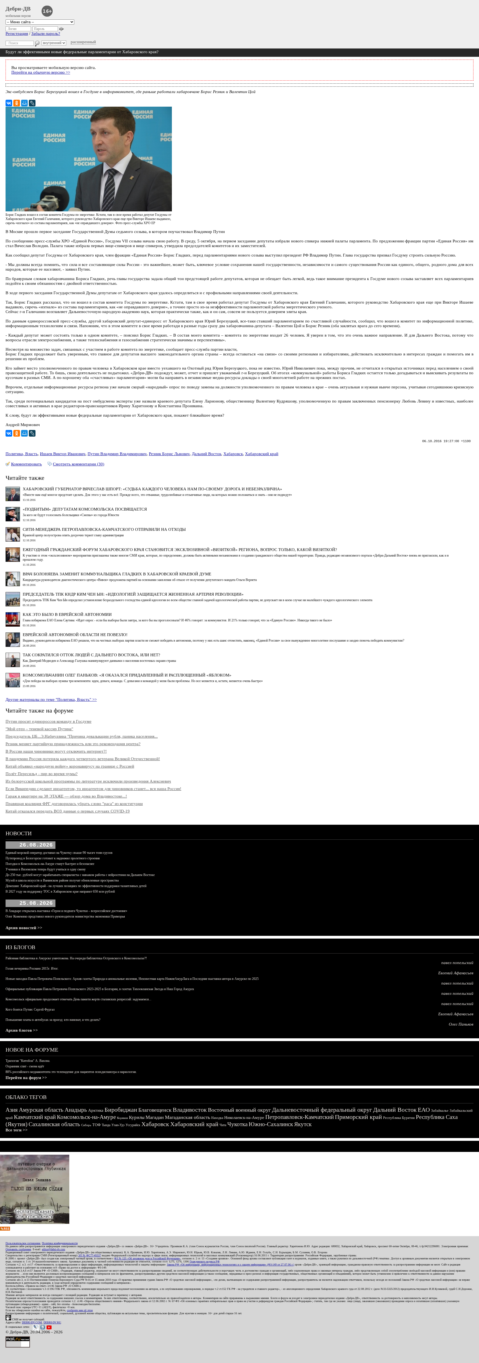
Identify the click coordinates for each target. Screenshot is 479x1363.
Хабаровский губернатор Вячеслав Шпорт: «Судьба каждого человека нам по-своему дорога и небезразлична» (152, 489)
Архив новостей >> (24, 928)
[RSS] (5, 1229)
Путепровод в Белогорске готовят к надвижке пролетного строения (53, 858)
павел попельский (457, 962)
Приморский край (358, 1116)
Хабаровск (233, 454)
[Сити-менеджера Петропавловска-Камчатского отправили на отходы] (13, 540)
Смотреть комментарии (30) (78, 464)
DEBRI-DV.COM (32, 1322)
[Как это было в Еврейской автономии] (13, 625)
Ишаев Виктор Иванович (62, 454)
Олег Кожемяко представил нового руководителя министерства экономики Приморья (65, 916)
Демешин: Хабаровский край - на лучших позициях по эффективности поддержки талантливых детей (76, 886)
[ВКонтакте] (9, 103)
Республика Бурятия (399, 1118)
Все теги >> (17, 1130)
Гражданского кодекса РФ (205, 1261)
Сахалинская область (54, 1124)
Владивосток (190, 1109)
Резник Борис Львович (169, 454)
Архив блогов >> (22, 1030)
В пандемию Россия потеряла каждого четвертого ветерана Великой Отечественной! (83, 759)
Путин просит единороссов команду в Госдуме (48, 721)
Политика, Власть (22, 454)
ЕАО (424, 1109)
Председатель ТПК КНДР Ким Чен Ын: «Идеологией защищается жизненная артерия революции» (133, 594)
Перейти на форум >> (26, 1077)
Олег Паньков (461, 1024)
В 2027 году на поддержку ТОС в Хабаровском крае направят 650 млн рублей (60, 891)
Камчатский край (35, 1117)
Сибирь (86, 1125)
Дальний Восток (206, 454)
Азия (12, 1109)
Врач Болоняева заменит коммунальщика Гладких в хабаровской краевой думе (117, 574)
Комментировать (26, 464)
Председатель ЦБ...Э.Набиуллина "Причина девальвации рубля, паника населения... (82, 736)
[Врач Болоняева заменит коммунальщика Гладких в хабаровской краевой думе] (13, 585)
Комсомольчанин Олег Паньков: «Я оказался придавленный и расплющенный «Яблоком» (127, 675)
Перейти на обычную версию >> (40, 72)
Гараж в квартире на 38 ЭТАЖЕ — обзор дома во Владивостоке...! (66, 796)
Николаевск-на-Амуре (244, 1117)
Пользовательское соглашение (23, 1243)
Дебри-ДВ (18, 9)
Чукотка (237, 1124)
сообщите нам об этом (80, 1310)
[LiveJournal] (32, 103)
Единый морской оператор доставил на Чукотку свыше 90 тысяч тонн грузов (59, 853)
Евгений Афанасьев (455, 973)
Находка (217, 1118)
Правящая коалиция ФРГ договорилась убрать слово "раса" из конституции (74, 803)
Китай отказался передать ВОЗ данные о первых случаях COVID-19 (68, 811)
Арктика (95, 1110)
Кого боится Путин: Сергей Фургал (30, 1009)
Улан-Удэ (117, 1125)
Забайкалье (440, 1110)
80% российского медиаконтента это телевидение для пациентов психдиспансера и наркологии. (71, 1072)
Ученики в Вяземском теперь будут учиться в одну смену (46, 869)
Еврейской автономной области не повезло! (75, 634)
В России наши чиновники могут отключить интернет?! (56, 751)
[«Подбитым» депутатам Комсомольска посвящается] (13, 520)
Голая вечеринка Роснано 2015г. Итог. (32, 968)
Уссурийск (133, 1125)
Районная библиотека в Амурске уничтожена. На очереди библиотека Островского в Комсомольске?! (76, 958)
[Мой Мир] (24, 103)
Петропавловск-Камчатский (299, 1117)
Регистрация (17, 33)
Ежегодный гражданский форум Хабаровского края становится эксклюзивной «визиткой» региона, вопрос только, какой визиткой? (180, 549)
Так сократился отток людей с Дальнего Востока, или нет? (91, 655)
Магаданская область (187, 1117)
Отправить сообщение (18, 1249)
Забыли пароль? (45, 33)
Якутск (303, 1124)
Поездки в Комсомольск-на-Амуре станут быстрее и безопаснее (50, 864)
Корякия (122, 1117)
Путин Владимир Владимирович (117, 454)
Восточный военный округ (239, 1110)
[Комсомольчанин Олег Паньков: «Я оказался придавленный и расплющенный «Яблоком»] (13, 686)
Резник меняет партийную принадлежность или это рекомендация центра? (73, 744)
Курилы (136, 1117)
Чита (223, 1125)
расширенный (83, 42)
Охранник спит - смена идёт (25, 1066)
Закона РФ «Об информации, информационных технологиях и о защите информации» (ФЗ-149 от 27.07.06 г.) (230, 1264)
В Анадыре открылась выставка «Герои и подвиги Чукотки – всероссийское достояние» (66, 911)
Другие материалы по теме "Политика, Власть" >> (51, 699)
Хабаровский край (261, 454)
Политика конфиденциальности (60, 1243)
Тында (106, 1125)
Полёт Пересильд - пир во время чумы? (42, 774)
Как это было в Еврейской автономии (67, 614)
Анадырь (76, 1109)
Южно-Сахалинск (271, 1124)
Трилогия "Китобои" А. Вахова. (28, 1061)
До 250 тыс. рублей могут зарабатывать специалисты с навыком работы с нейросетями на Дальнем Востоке (80, 875)
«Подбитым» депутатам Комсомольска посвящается (85, 509)
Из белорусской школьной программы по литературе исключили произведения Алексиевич (88, 781)
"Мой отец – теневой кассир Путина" (39, 729)
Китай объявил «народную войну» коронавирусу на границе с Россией (70, 766)
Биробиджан (121, 1109)
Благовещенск (155, 1110)
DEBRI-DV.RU (52, 1322)
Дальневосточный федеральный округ (322, 1109)
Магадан (155, 1117)
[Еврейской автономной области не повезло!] (13, 645)
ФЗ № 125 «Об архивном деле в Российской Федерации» (147, 1258)
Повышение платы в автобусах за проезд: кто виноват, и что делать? (53, 1020)
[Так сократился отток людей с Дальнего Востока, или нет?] (13, 665)
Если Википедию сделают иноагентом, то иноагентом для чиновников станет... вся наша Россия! (93, 788)
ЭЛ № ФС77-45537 (89, 1255)
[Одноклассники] (16, 103)
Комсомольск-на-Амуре (86, 1117)
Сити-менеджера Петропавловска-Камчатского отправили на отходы (104, 529)
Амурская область (41, 1109)
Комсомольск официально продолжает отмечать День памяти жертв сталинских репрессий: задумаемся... (78, 999)
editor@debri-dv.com (53, 1249)
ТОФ (96, 1125)
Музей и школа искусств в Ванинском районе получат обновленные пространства (62, 880)
